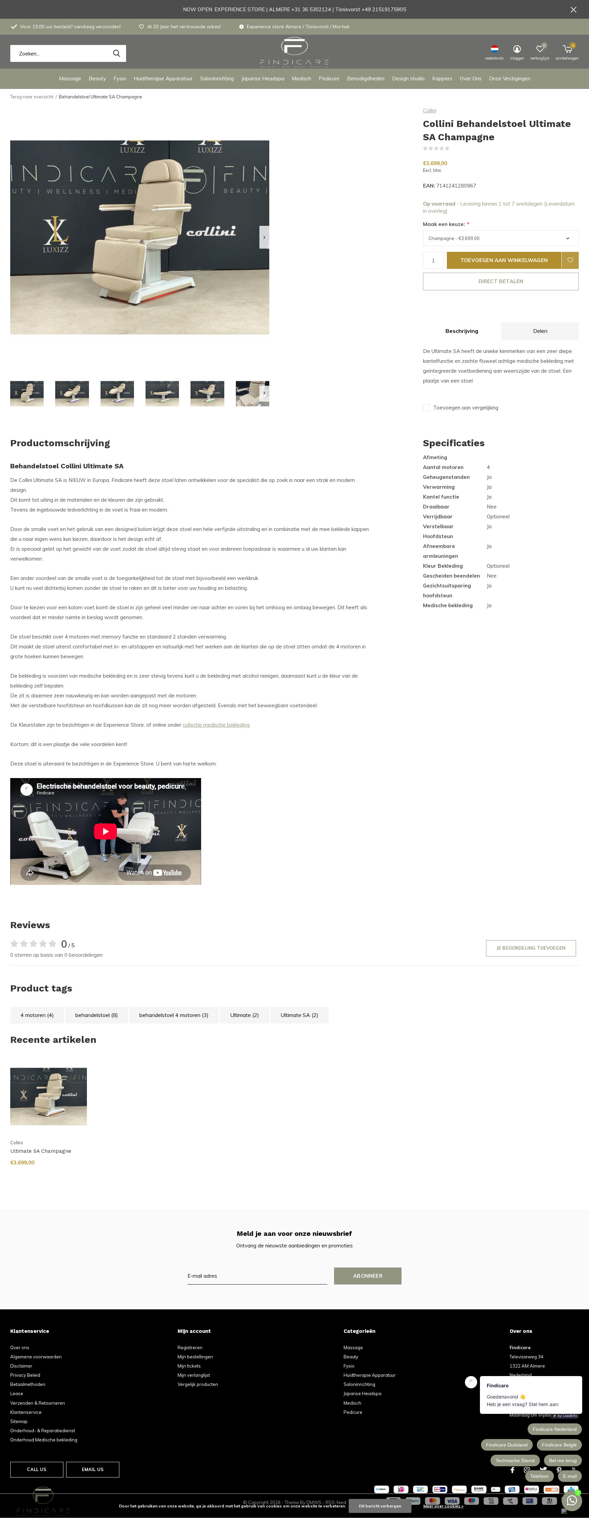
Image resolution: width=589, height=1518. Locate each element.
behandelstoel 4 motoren (174, 1015)
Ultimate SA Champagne (40, 1151)
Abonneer (367, 1276)
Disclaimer (21, 1366)
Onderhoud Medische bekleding (43, 1439)
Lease (16, 1393)
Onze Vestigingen (509, 78)
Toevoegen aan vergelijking (465, 407)
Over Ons (471, 78)
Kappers (442, 78)
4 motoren (37, 1015)
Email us (93, 1469)
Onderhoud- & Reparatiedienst (42, 1430)
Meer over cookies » (443, 1505)
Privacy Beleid (25, 1375)
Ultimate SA (299, 1015)
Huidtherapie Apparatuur (163, 78)
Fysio (120, 78)
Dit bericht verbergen (380, 1505)
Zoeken (116, 53)
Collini (429, 110)
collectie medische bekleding (216, 725)
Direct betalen (501, 281)
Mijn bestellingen (195, 1356)
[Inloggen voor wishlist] (570, 260)
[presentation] (264, 237)
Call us (36, 1469)
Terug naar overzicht (31, 96)
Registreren (190, 1347)
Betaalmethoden (27, 1384)
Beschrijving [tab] (461, 330)
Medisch (301, 78)
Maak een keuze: (446, 224)
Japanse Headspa (262, 78)
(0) (454, 148)
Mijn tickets (189, 1366)
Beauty (97, 78)
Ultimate (244, 1015)
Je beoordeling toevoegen (531, 948)
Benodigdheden (365, 78)
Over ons (19, 1347)
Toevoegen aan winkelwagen (504, 260)
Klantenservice (26, 1412)
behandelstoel (96, 1015)
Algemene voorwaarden (36, 1356)
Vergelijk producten (198, 1384)
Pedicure (329, 78)
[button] (27, 393)
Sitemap (19, 1421)
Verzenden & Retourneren (37, 1403)
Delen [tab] (540, 330)
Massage (70, 78)
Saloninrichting (217, 78)
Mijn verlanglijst (194, 1375)
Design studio (408, 78)
